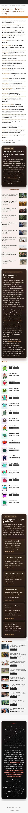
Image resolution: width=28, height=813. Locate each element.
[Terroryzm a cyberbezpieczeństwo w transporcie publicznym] (23, 224)
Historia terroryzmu (13, 177)
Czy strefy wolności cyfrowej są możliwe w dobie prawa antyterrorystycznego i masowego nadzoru (13, 111)
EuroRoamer (12, 448)
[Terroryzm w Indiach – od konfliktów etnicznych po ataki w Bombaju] (23, 203)
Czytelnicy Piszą (13, 649)
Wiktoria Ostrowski (14, 388)
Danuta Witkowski (14, 403)
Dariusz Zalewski (13, 463)
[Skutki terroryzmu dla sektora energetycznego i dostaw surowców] (23, 254)
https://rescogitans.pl (9, 772)
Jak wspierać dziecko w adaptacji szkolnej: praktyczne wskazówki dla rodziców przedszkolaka (17, 694)
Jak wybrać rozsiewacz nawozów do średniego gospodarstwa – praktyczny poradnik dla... (18, 671)
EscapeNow (12, 381)
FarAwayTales (12, 456)
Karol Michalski (13, 373)
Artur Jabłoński (13, 500)
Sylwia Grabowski (13, 366)
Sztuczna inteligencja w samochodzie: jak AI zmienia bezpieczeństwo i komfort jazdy (12, 99)
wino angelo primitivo (14, 774)
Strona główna (4, 5)
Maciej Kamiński (13, 485)
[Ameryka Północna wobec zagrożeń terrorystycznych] (23, 247)
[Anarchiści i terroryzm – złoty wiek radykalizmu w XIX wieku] (23, 210)
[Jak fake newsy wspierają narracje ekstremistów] (23, 217)
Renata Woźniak (13, 418)
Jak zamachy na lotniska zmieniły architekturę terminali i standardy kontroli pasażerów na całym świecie (13, 63)
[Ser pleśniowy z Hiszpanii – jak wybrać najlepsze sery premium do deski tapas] (5, 678)
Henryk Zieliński (13, 493)
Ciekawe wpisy (18, 807)
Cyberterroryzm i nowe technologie (12, 320)
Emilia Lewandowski (14, 471)
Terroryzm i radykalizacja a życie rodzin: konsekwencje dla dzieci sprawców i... (8, 239)
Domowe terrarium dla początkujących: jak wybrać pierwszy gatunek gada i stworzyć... (18, 655)
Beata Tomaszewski (14, 433)
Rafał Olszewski (13, 411)
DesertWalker (12, 426)
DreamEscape (12, 441)
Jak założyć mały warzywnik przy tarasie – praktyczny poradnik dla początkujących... (17, 702)
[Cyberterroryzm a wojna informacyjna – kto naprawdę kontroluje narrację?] (23, 195)
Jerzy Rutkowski (13, 478)
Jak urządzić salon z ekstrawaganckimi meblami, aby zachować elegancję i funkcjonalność (18, 663)
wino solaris (17, 776)
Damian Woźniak (13, 396)
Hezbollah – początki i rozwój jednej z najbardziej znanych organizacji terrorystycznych (13, 47)
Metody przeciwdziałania (14, 341)
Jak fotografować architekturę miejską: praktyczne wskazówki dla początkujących (18, 647)
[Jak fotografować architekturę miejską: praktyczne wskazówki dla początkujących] (5, 646)
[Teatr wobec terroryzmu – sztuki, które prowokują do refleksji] (23, 262)
